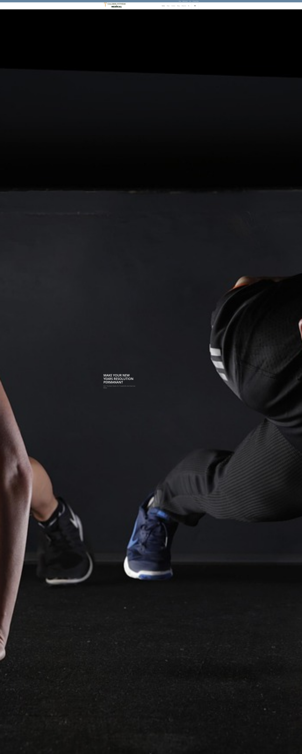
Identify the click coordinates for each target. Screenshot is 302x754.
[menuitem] (180, 1)
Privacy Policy (196, 1)
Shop (180, 1)
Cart (190, 1)
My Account (185, 1)
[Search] (188, 5)
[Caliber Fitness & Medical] (115, 5)
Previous (3, 381)
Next (298, 381)
